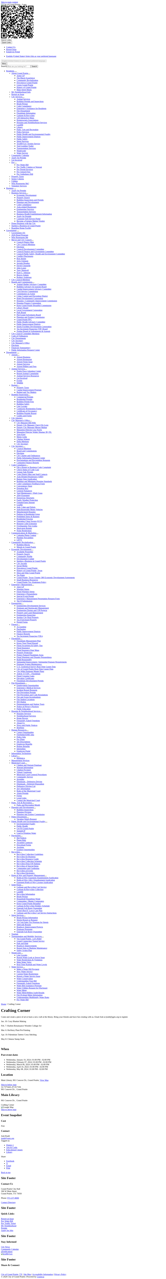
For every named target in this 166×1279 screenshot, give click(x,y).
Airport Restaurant (24, 359)
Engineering (16, 603)
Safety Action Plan (24, 950)
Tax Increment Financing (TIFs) (30, 636)
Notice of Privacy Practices (28, 706)
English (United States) (31, 56)
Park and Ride (22, 943)
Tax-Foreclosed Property (27, 620)
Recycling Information (26, 894)
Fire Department (23, 111)
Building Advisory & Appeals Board (32, 287)
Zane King (21, 434)
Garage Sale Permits (25, 472)
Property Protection (24, 652)
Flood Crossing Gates (25, 676)
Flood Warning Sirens (25, 592)
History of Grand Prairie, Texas (29, 570)
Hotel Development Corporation (30, 298)
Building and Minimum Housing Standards (34, 481)
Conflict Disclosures (25, 256)
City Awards (22, 563)
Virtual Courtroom (24, 772)
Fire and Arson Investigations (29, 697)
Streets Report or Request (27, 920)
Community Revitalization (27, 80)
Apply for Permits (18, 158)
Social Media (22, 566)
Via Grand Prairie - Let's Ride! (29, 939)
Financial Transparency (20, 348)
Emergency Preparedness (27, 594)
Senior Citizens (17, 179)
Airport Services (23, 364)
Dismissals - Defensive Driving (29, 781)
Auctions (20, 847)
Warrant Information (25, 767)
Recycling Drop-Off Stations (28, 864)
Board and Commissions (27, 451)
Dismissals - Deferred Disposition (30, 784)
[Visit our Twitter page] (14, 1271)
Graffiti (20, 505)
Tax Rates (21, 575)
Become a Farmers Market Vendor (31, 221)
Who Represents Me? (20, 183)
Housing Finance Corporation (29, 303)
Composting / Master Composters (30, 901)
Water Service (22, 153)
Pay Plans (21, 739)
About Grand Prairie (19, 73)
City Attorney (17, 418)
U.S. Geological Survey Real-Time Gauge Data (36, 667)
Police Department (19, 817)
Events (19, 380)
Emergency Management (21, 584)
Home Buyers (22, 718)
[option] (85, 56)
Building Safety (23, 404)
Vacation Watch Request (27, 819)
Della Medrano (23, 441)
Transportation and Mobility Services (26, 936)
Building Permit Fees (25, 402)
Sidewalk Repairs (24, 925)
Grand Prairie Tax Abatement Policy (31, 582)
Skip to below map (8, 1085)
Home (3, 1004)
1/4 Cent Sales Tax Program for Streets (32, 922)
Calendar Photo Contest (26, 535)
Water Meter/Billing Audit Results (30, 993)
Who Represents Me (19, 237)
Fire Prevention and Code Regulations (32, 695)
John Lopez (21, 268)
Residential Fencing (25, 519)
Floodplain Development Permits (30, 681)
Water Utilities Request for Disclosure (32, 988)
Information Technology (21, 753)
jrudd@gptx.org (7, 1138)
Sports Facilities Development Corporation (34, 326)
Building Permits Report (26, 413)
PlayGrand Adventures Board (29, 315)
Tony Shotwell (23, 270)
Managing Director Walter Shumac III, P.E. (34, 432)
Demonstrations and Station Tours (30, 704)
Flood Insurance (23, 648)
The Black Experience (26, 78)
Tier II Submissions (24, 601)
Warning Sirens (23, 589)
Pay (13, 162)
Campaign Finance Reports (28, 463)
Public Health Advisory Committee (31, 322)
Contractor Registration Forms (29, 409)
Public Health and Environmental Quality (33, 134)
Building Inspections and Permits (30, 200)
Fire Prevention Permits (26, 692)
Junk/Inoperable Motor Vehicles (30, 509)
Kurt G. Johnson (23, 273)
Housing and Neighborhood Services (32, 122)
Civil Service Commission (27, 291)
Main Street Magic (24, 90)
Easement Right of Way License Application (35, 882)
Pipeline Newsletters (25, 538)
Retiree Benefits (23, 746)
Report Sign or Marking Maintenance (32, 948)
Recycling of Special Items (28, 866)
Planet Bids (21, 840)
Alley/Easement (23, 495)
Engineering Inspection (26, 615)
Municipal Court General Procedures (32, 774)
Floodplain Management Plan (29, 641)
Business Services (18, 193)
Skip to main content (9, 2)
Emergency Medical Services (28, 688)
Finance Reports (23, 634)
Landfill (20, 125)
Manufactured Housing (26, 512)
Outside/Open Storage (26, 502)
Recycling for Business (26, 857)
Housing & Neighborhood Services (25, 711)
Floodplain (15, 638)
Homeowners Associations (27, 120)
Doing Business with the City (23, 223)
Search (4, 66)
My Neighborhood (8, 1226)
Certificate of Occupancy (27, 411)
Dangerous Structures (25, 498)
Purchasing (21, 629)
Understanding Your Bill (27, 981)
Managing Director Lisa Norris (29, 430)
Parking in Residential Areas (28, 514)
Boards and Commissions (21, 282)
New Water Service (25, 971)
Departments (11, 352)
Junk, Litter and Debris (26, 507)
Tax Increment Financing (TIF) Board (32, 329)
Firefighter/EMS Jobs (25, 735)
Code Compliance (24, 106)
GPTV (19, 540)
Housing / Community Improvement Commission (37, 301)
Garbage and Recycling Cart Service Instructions (37, 913)
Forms (19, 796)
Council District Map (25, 242)
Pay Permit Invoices (25, 169)
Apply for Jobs (7, 1230)
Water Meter (22, 990)
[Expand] (16, 71)
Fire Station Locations (26, 699)
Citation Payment (24, 770)
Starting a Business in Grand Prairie (26, 226)
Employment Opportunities (28, 685)
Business (9, 188)
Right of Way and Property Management (28, 875)
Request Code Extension (27, 523)
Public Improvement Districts (28, 137)
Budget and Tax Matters (26, 392)
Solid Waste (16, 885)
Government (11, 230)
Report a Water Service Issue (28, 976)
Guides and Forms (24, 416)
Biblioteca (21, 758)
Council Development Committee (30, 249)
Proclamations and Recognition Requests (33, 460)
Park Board (21, 312)
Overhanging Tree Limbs (27, 526)
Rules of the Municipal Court (28, 791)
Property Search (23, 197)
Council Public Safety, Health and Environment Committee (41, 254)
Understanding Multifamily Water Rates (33, 997)
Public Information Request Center (25, 350)
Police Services (23, 132)
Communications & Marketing (23, 533)
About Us (21, 723)
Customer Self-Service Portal (28, 219)
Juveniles (20, 779)
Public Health (22, 826)
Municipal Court (18, 763)
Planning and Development (28, 202)
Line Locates (22, 406)
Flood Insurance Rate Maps (28, 650)
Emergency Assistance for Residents (31, 108)
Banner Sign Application (27, 479)
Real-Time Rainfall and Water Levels (32, 964)
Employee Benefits (24, 744)
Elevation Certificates (25, 678)
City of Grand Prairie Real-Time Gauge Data (35, 669)
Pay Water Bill (23, 165)
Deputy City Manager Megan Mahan (32, 427)
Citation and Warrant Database (29, 765)
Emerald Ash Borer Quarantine (29, 908)
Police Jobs (21, 737)
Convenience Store (24, 486)
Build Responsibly (24, 660)
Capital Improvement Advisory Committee (34, 289)
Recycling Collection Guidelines (30, 854)
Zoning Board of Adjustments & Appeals (33, 331)
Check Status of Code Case (28, 470)
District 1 (10, 1145)
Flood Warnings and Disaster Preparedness (34, 657)
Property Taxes (17, 176)
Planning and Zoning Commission (31, 317)
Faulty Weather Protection (27, 500)
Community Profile (24, 556)
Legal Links (21, 798)
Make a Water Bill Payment (28, 969)
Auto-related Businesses (26, 207)
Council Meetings (24, 448)
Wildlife (20, 383)
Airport (14, 355)
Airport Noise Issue (25, 362)
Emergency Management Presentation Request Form (38, 599)
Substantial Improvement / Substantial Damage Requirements (42, 662)
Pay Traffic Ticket (8, 1223)
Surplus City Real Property (28, 617)
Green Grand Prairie (25, 85)
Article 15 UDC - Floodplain (28, 674)
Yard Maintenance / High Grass (29, 493)
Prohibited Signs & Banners (28, 516)
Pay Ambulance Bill (25, 174)
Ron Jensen (21, 258)
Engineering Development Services (31, 606)
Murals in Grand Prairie (26, 547)
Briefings (20, 728)
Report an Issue (17, 94)
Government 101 (18, 233)
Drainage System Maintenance (29, 664)
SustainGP (21, 831)
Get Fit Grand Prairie (25, 828)
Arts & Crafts (11, 1147)
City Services (16, 97)
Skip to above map (8, 1109)
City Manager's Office (20, 343)
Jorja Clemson (22, 261)
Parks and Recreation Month (28, 805)
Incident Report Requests (27, 690)
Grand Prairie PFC (24, 319)
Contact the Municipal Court (28, 800)
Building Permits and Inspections (30, 101)
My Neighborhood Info (21, 92)
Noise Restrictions (24, 531)
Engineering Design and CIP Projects (32, 610)
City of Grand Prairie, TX (11, 1274)
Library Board (22, 308)
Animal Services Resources (28, 376)
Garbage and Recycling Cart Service (32, 887)
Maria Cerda (22, 437)
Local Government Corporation (29, 310)
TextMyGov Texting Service (28, 144)
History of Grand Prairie (26, 87)
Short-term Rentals (24, 528)
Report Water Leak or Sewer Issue (31, 957)
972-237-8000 (13, 1198)
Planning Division (24, 812)
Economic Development (26, 195)
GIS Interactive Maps (25, 118)
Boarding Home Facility (21, 228)
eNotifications (6, 1251)
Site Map (27, 1274)
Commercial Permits (25, 397)
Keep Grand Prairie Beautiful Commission (34, 305)
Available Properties (25, 552)
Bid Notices (21, 838)
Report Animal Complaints (28, 373)
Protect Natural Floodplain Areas (30, 655)
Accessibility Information (42, 1274)
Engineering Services (25, 209)
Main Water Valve (24, 962)
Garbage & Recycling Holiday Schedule (33, 906)
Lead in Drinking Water (26, 833)
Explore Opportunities (26, 849)
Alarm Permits (22, 793)
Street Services (23, 141)
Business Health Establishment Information (34, 214)
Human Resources (18, 730)
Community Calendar (20, 155)
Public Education (24, 709)
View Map (44, 1080)
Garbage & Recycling (25, 115)
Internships (21, 749)
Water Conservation (25, 978)
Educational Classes (14, 1150)
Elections (20, 247)
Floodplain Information (26, 113)
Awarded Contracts (24, 842)
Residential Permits (24, 399)
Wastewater (21, 151)
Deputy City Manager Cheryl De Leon (32, 425)
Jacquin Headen (23, 263)
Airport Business (23, 357)
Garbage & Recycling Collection (30, 889)
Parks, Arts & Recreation (21, 803)
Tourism (14, 934)
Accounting (21, 627)
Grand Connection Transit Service (30, 941)
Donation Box (22, 488)
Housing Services (24, 713)
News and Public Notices (27, 725)
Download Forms (24, 845)
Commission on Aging (26, 294)
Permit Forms (22, 622)
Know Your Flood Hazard (27, 643)
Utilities (14, 181)
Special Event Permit (25, 596)
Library (20, 127)
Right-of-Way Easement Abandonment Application (37, 878)
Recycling (15, 852)
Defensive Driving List (26, 786)
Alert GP (20, 587)
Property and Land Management (30, 613)
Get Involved (16, 160)
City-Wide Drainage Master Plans (30, 671)
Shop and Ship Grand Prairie (28, 573)
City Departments (18, 338)
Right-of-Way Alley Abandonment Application (36, 880)
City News (5, 1247)
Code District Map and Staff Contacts (32, 474)
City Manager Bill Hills (26, 423)
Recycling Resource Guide (28, 859)
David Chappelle (23, 266)
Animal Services (23, 99)
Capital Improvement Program (29, 390)
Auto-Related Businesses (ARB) (30, 477)
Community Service (25, 777)
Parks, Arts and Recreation (27, 129)
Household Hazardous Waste (28, 899)
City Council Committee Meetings (25, 334)
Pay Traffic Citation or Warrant (29, 167)
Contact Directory (8, 1202)
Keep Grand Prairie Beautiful (29, 903)
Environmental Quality (26, 824)
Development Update (25, 559)
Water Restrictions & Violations (29, 960)
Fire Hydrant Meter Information (30, 995)
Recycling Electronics (25, 873)
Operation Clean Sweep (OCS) (29, 521)
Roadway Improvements (27, 946)
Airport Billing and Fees (26, 366)
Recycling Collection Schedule (29, 861)
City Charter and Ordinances (28, 455)
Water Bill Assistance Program (29, 986)
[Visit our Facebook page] (3, 1271)
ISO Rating (21, 702)
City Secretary (17, 341)
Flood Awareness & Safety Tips (30, 645)
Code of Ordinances (19, 336)
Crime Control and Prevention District (32, 296)
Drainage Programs (24, 929)
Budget (14, 385)
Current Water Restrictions (27, 974)
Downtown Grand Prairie (27, 83)
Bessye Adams (23, 275)
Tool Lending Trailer (25, 146)
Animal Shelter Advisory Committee (31, 284)
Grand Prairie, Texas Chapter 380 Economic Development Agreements (46, 577)
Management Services (20, 760)
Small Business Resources (27, 580)
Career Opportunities (25, 732)
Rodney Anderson (24, 277)
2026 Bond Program (19, 235)
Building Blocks (23, 545)
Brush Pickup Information (27, 918)
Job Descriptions (23, 742)
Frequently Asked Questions (28, 721)
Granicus (40, 1277)
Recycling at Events (25, 871)
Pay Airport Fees (23, 172)
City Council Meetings (26, 244)
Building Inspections (19, 394)
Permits (4, 1228)
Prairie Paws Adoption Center (29, 371)
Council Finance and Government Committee (35, 251)
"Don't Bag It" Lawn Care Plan (29, 910)
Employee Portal (23, 751)
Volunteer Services (19, 186)
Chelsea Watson (23, 439)
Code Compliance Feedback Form (31, 484)
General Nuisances (24, 491)
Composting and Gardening (28, 868)
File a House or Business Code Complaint (34, 467)
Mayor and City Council (21, 240)
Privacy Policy (60, 1274)
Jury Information (23, 789)
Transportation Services (26, 148)
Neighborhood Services (26, 716)
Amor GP (21, 76)
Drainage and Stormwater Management (33, 608)
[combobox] (24, 61)
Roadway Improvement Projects (30, 927)
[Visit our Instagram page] (8, 1271)
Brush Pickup (22, 104)
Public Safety (22, 139)
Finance (14, 624)
